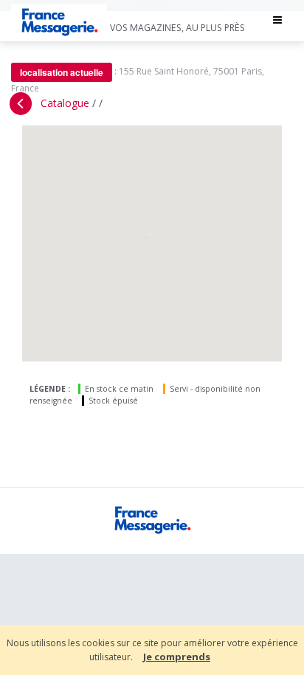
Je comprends (176, 656)
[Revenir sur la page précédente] (21, 103)
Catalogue (65, 103)
